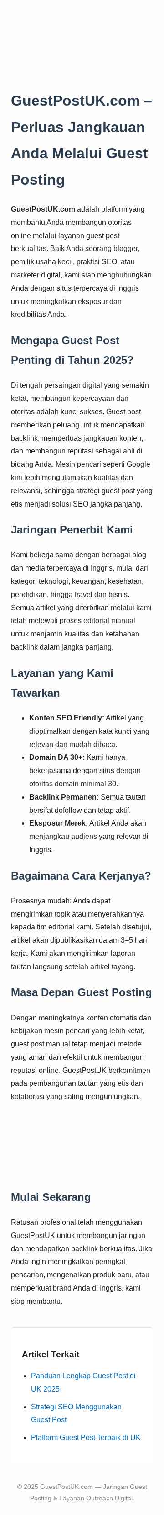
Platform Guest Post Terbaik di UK (86, 1437)
